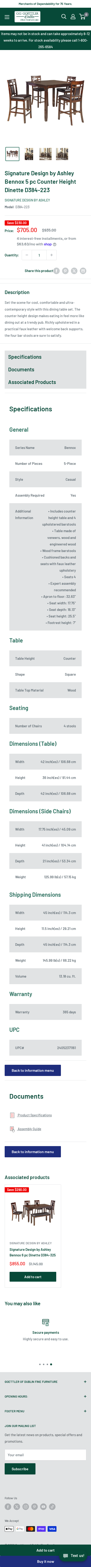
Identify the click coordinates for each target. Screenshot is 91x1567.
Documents (21, 369)
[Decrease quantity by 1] (27, 255)
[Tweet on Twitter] (74, 270)
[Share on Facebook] (56, 270)
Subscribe (20, 1469)
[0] (82, 16)
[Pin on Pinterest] (65, 270)
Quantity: (12, 255)
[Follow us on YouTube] (43, 1506)
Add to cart (45, 1550)
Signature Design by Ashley (27, 200)
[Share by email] (83, 270)
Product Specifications (34, 1115)
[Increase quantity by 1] (51, 255)
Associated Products (32, 382)
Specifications (25, 357)
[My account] (73, 16)
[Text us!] (73, 1557)
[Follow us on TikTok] (52, 1506)
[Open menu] (7, 17)
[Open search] (63, 16)
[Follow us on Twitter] (17, 1506)
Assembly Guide (29, 1129)
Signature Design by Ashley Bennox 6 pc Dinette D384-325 (33, 1252)
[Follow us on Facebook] (8, 1506)
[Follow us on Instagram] (25, 1506)
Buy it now (45, 1561)
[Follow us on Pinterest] (34, 1506)
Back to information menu (33, 1070)
